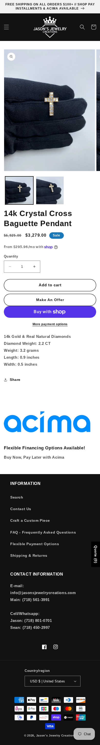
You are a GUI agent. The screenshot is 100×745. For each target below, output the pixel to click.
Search (16, 497)
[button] (6, 27)
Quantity (11, 256)
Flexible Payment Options (34, 544)
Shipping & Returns (28, 555)
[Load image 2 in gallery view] (50, 190)
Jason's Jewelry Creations (56, 735)
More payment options (50, 324)
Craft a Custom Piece (30, 520)
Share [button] (15, 380)
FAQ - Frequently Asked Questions (43, 532)
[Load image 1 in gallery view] (19, 190)
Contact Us (20, 509)
